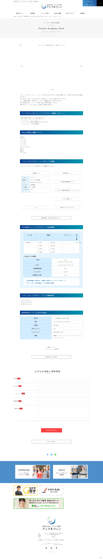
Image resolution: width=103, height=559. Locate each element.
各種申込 (82, 13)
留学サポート (20, 13)
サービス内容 (45, 13)
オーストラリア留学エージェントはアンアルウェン (51, 543)
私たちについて (70, 13)
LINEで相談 (62, 556)
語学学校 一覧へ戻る (51, 357)
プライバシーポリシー (44, 544)
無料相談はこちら (42, 556)
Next (81, 66)
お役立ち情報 (57, 13)
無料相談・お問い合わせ (89, 4)
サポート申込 (90, 1)
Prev (22, 66)
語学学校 (57, 349)
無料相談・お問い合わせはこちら (51, 218)
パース (52, 349)
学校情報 (32, 13)
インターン (46, 349)
